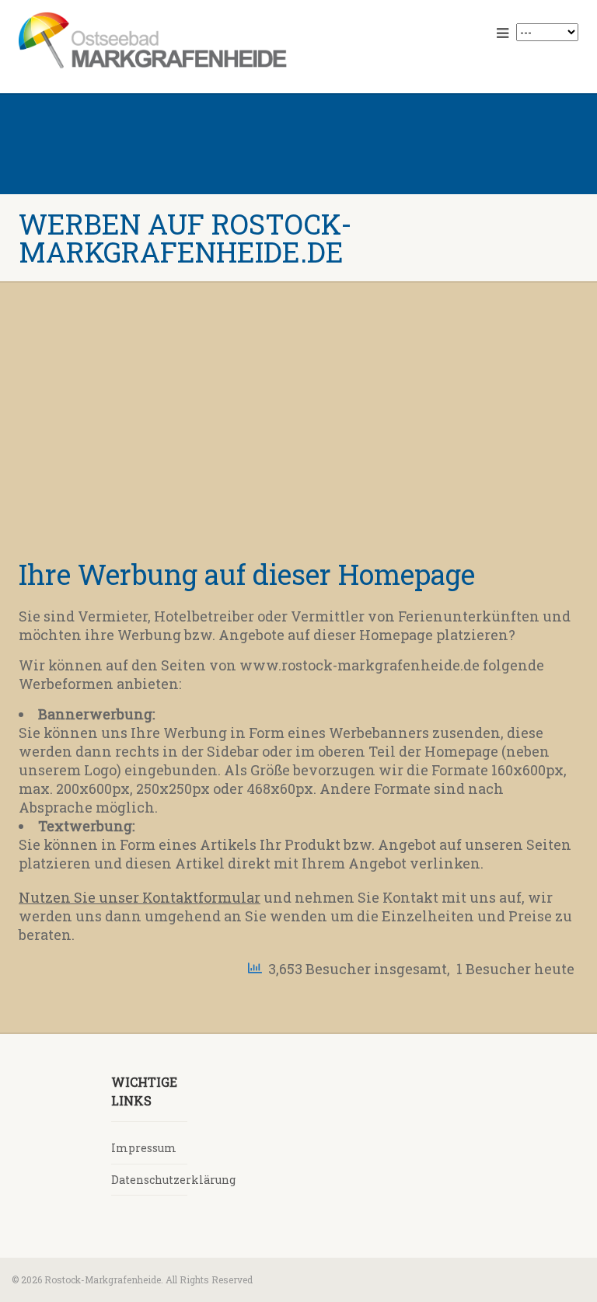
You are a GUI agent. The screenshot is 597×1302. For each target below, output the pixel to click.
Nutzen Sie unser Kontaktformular (139, 897)
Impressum (143, 1147)
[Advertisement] (298, 429)
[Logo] (153, 40)
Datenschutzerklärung (173, 1179)
